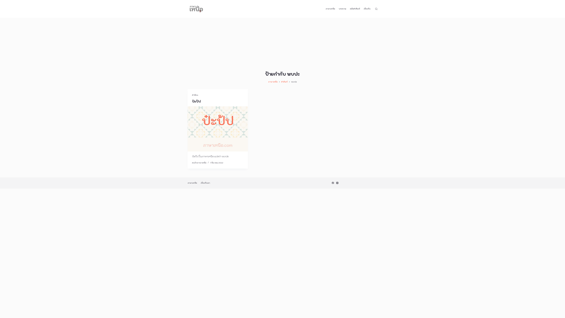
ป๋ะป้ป (196, 101)
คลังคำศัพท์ (355, 9)
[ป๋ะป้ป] (218, 129)
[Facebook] (333, 183)
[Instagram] (337, 183)
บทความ (342, 9)
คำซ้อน (195, 95)
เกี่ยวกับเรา (205, 183)
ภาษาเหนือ (330, 9)
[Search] (376, 9)
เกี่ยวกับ (367, 9)
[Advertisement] (282, 39)
